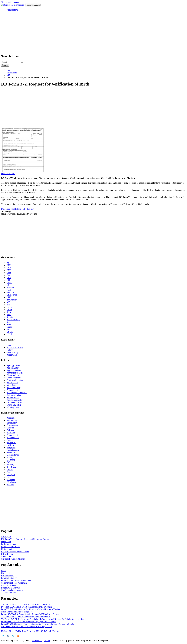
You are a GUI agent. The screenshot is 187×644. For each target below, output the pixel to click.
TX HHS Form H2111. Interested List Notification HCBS (26, 604)
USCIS (10, 332)
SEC (9, 314)
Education (11, 432)
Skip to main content (10, 2)
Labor (9, 307)
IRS (8, 305)
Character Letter (14, 375)
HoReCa (10, 445)
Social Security (13, 319)
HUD (9, 297)
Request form (12, 10)
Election (10, 287)
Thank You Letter (8, 593)
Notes (11, 631)
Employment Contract (10, 588)
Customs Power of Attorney (13, 559)
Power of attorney (9, 578)
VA (8, 329)
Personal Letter (13, 390)
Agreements (12, 355)
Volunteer (11, 479)
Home (9, 70)
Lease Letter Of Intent (10, 546)
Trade (9, 472)
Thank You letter (14, 405)
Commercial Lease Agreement (14, 583)
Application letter (14, 370)
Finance (10, 440)
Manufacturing (13, 455)
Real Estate (11, 467)
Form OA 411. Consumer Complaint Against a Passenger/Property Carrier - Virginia (37, 624)
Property (10, 465)
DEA (9, 277)
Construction (12, 425)
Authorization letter (15, 373)
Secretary (11, 317)
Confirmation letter (15, 380)
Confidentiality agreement (12, 590)
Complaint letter (13, 378)
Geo (29, 631)
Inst (33, 631)
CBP (9, 268)
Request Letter (13, 397)
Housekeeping (13, 450)
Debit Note (6, 541)
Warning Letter (13, 407)
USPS (9, 334)
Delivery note (7, 549)
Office (9, 462)
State (9, 324)
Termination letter (14, 402)
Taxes (9, 327)
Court (9, 345)
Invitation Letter (13, 387)
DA (8, 275)
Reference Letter (14, 395)
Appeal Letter (12, 368)
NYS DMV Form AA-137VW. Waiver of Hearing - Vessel (26, 626)
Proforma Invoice (8, 544)
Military (10, 457)
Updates (4, 631)
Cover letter (6, 573)
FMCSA (10, 292)
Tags (24, 631)
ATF (9, 265)
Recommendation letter (17, 392)
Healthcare (11, 442)
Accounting (12, 420)
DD (8, 75)
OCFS (9, 309)
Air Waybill (6, 536)
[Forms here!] (7, 5)
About (47, 640)
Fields (18, 631)
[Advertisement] (83, 32)
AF (8, 263)
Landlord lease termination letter (15, 551)
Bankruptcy (12, 423)
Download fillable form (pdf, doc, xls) (17, 209)
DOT (9, 272)
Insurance (11, 452)
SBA (9, 312)
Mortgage (11, 460)
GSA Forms (12, 295)
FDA (9, 290)
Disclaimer (37, 640)
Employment (12, 435)
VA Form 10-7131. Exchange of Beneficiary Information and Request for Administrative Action (42, 619)
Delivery (10, 430)
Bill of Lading (7, 554)
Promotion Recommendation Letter (16, 580)
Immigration (12, 300)
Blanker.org (19, 5)
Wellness (10, 484)
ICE (8, 302)
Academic (11, 418)
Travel (9, 477)
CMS (9, 270)
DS (8, 285)
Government (12, 72)
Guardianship (12, 352)
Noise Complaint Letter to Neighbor (16, 612)
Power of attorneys (15, 347)
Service (10, 469)
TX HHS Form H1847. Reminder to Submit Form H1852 (26, 616)
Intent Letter (12, 385)
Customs (10, 428)
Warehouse (11, 482)
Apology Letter (13, 365)
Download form (8, 173)
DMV (9, 282)
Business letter (7, 575)
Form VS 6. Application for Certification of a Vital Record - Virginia (30, 609)
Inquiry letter (12, 382)
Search (5, 65)
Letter (3, 570)
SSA (9, 322)
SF (42, 631)
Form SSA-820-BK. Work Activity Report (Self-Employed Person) (30, 614)
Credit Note (6, 556)
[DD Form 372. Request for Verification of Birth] (23, 171)
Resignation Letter (14, 400)
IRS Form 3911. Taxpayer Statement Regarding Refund (25, 539)
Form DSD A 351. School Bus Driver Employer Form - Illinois (28, 621)
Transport (11, 474)
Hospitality (11, 447)
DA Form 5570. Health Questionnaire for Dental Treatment (26, 607)
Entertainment (13, 437)
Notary (10, 350)
